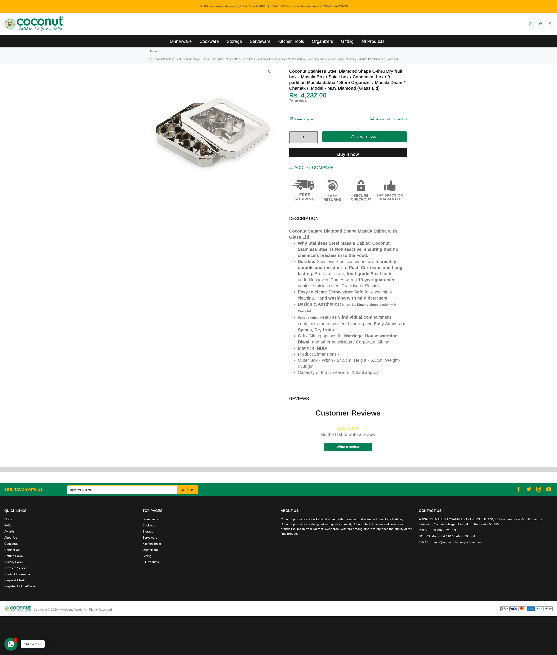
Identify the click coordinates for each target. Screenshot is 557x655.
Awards (9, 531)
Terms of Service (15, 568)
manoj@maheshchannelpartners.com (457, 542)
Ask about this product (391, 119)
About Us (10, 537)
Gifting (147, 556)
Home (153, 51)
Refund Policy (13, 556)
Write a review (348, 447)
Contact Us (12, 549)
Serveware (150, 537)
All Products (151, 562)
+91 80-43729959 (443, 530)
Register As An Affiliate (19, 586)
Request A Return (16, 580)
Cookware (149, 525)
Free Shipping (305, 119)
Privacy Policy (13, 562)
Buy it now (348, 154)
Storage (148, 531)
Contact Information (18, 574)
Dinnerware (150, 519)
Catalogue (11, 543)
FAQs (8, 525)
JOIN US (187, 490)
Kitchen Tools (152, 543)
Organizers (150, 549)
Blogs (8, 519)
